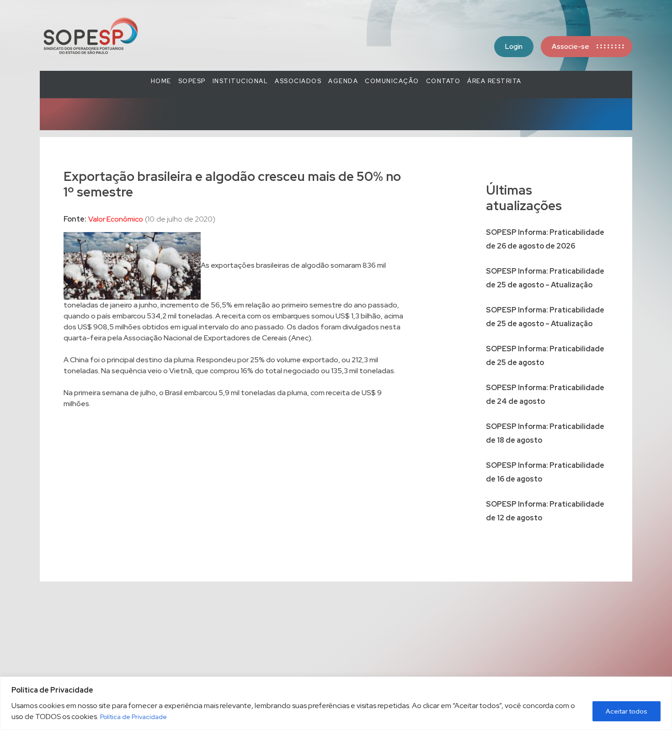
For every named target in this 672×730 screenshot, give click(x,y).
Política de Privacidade (133, 717)
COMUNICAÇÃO (392, 81)
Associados (298, 81)
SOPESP (192, 81)
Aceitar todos (626, 711)
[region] (336, 703)
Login (514, 46)
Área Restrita (494, 81)
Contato (443, 81)
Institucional (240, 81)
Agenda (343, 81)
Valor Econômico (115, 219)
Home (161, 81)
